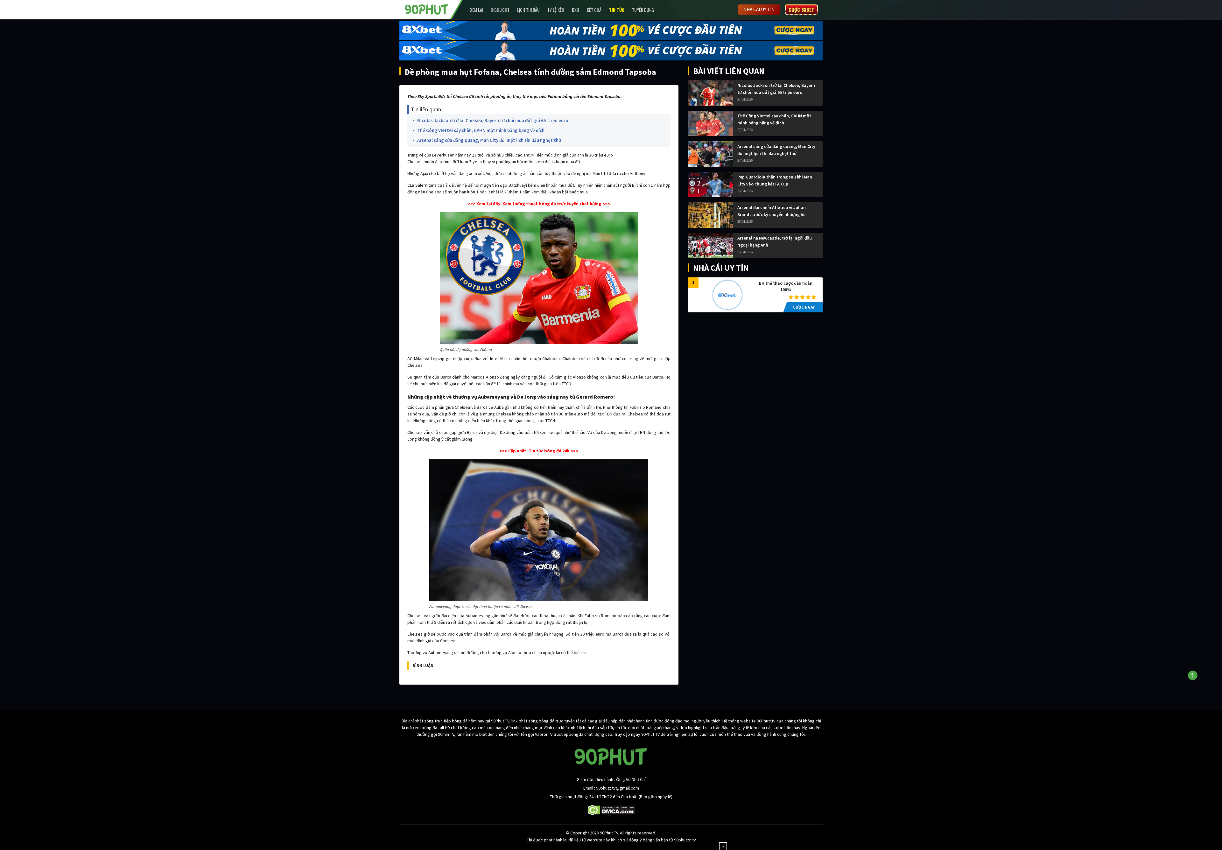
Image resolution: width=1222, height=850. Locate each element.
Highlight (500, 9)
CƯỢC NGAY (804, 307)
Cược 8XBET (801, 9)
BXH (575, 9)
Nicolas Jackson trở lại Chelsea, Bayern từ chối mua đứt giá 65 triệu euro (492, 120)
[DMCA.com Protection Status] (611, 809)
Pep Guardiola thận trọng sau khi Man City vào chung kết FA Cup (774, 180)
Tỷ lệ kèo (555, 9)
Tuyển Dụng (643, 9)
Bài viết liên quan (728, 71)
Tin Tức (616, 9)
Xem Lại (476, 9)
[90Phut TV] (427, 9)
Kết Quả (594, 9)
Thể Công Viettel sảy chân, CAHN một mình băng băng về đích (480, 130)
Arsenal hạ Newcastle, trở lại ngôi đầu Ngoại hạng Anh (774, 241)
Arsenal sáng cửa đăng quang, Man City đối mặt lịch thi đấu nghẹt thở (489, 140)
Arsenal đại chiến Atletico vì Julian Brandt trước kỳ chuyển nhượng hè (771, 211)
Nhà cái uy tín (759, 9)
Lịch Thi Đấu (528, 9)
